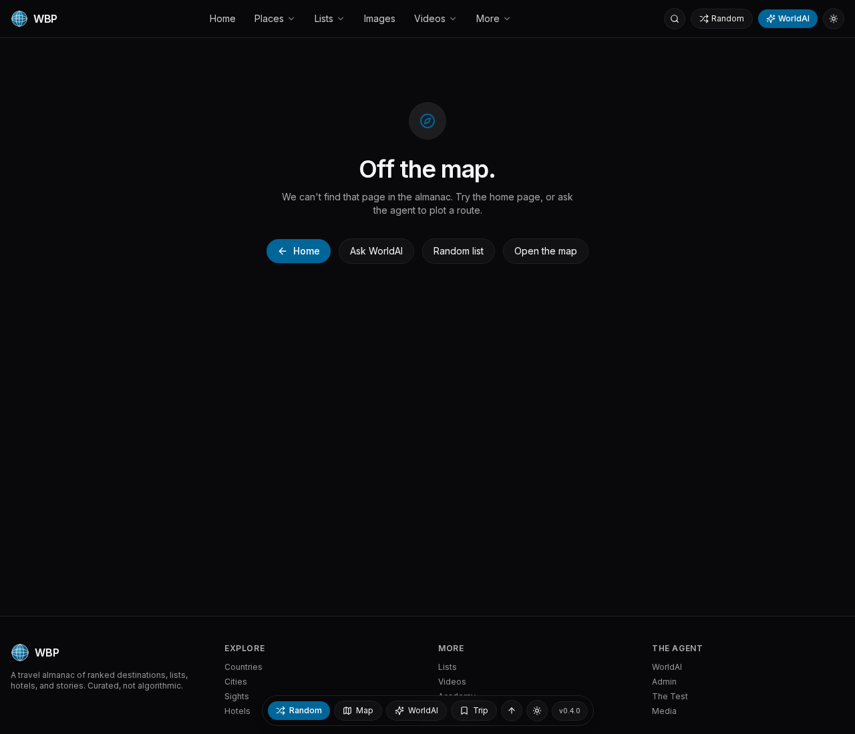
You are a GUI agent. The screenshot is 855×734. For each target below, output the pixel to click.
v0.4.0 (569, 711)
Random (727, 18)
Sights (236, 696)
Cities (235, 682)
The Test (670, 696)
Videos (430, 18)
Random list (459, 250)
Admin (664, 682)
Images (379, 18)
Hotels (237, 711)
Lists (324, 18)
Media (664, 711)
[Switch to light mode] (833, 18)
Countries (243, 667)
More (488, 18)
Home (223, 18)
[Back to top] (511, 710)
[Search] (674, 18)
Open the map (545, 250)
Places (269, 18)
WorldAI (794, 18)
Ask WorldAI (376, 250)
